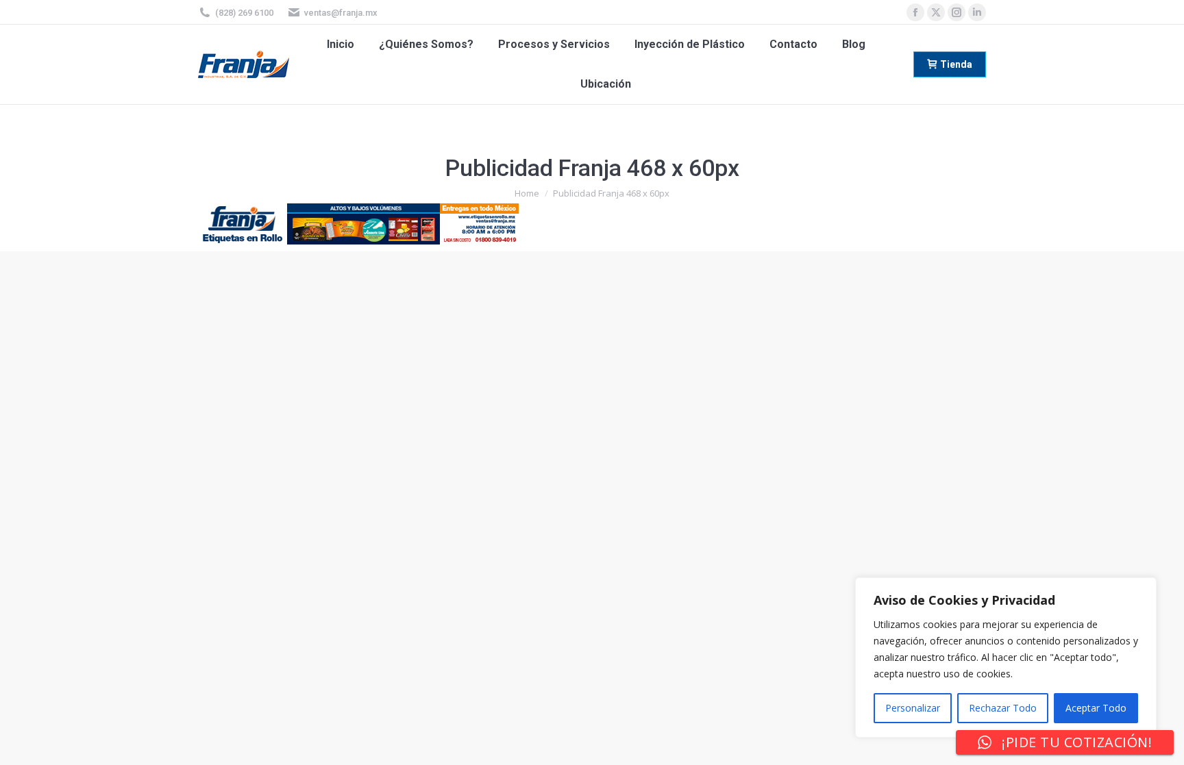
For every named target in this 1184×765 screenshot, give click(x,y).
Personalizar (912, 707)
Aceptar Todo (1095, 707)
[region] (1006, 657)
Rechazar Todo (1003, 707)
